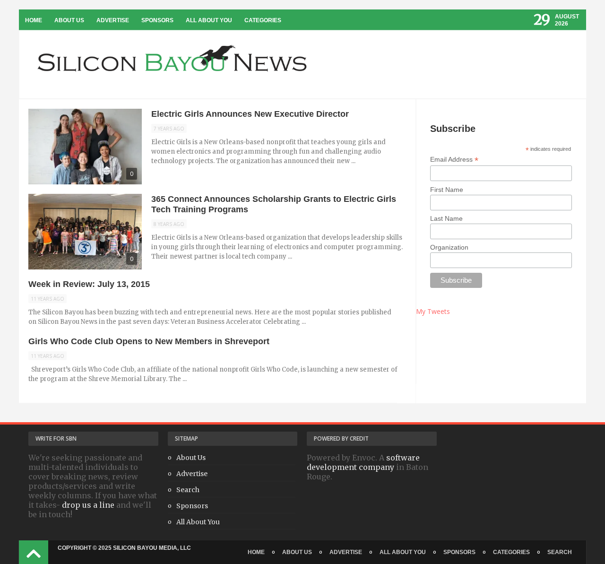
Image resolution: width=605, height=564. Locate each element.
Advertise (112, 20)
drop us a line (88, 505)
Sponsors (157, 20)
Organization (449, 247)
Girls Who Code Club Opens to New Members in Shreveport (148, 341)
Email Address (454, 159)
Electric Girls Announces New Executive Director (250, 114)
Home (33, 20)
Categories (262, 20)
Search (187, 490)
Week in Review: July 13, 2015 (89, 284)
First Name (446, 189)
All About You (209, 20)
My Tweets (433, 311)
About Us (69, 20)
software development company (363, 462)
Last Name (446, 218)
